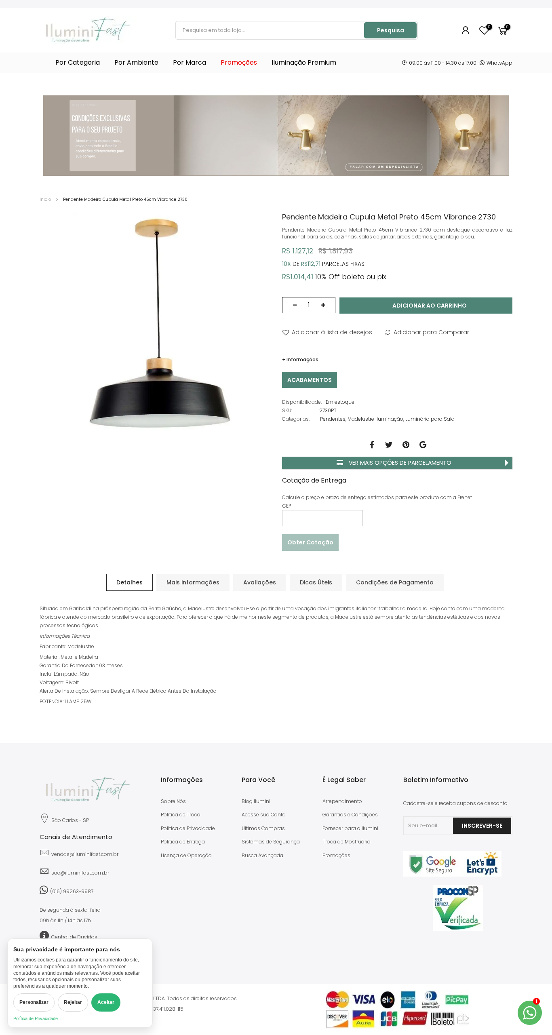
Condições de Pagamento (395, 582)
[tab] (129, 582)
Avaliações (259, 582)
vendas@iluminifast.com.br (84, 854)
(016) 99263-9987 (71, 891)
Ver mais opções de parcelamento (399, 463)
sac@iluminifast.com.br (80, 872)
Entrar (466, 30)
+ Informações (300, 359)
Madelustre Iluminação (375, 418)
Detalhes (129, 582)
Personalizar (33, 1002)
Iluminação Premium (304, 62)
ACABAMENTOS (309, 380)
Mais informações (192, 582)
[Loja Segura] (452, 874)
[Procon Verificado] (457, 908)
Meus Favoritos (489, 27)
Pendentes (333, 418)
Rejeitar (73, 1002)
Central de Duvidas (74, 937)
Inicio (45, 199)
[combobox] (270, 30)
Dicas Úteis (316, 582)
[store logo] (88, 30)
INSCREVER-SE (482, 826)
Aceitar (105, 1002)
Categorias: (296, 418)
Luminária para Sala (430, 418)
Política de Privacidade (35, 1018)
